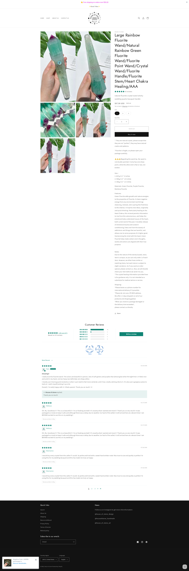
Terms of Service (45, 527)
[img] (47, 366)
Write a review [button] (131, 334)
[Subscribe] (73, 542)
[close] (36, 559)
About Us (43, 513)
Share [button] (119, 313)
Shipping (124, 106)
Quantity (117, 118)
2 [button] (91, 489)
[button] (139, 18)
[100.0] (90, 349)
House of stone (48, 566)
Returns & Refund (46, 520)
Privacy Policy (44, 523)
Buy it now (131, 134)
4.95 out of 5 (63, 333)
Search (42, 510)
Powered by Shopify (57, 566)
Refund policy (44, 530)
